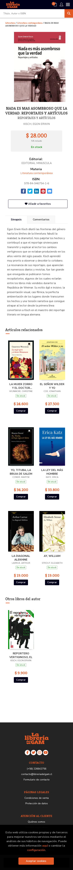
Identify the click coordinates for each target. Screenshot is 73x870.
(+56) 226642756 (36, 768)
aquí (45, 846)
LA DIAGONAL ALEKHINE (21, 557)
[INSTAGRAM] (39, 752)
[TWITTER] (33, 752)
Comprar (21, 410)
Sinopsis (16, 219)
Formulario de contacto (37, 779)
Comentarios (41, 219)
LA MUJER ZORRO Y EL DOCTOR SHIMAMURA (20, 386)
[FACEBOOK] (27, 752)
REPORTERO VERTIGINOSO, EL (20, 655)
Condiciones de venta (36, 798)
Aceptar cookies (36, 861)
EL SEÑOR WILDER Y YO (52, 386)
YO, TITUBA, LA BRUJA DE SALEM (21, 471)
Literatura (10, 22)
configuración (36, 850)
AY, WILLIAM (52, 556)
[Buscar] (68, 13)
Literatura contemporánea (30, 22)
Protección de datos (36, 803)
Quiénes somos (36, 821)
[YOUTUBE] (45, 752)
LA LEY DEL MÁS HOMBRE (52, 471)
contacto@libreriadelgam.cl (36, 774)
